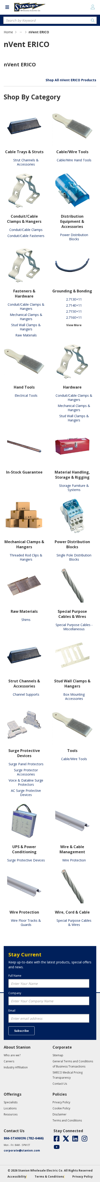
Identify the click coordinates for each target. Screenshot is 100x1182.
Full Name (14, 975)
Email (11, 1010)
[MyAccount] (92, 6)
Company (14, 993)
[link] (21, 32)
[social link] (57, 1139)
